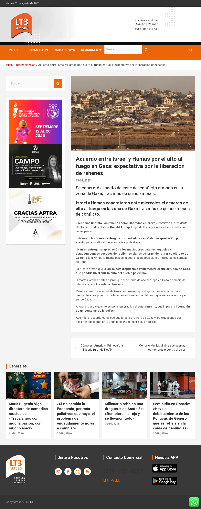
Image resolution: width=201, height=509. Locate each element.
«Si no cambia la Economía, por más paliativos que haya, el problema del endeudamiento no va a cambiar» (76, 416)
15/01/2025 (83, 180)
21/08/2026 (16, 433)
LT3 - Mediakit (112, 480)
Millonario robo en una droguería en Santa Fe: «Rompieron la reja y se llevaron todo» (124, 411)
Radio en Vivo (64, 50)
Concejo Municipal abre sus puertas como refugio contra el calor (162, 347)
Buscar (146, 49)
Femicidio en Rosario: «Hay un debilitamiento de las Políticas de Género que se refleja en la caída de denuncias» (171, 416)
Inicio (13, 50)
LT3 (30, 502)
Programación (36, 50)
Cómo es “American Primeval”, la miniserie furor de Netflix (102, 347)
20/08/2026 (64, 433)
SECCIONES (89, 50)
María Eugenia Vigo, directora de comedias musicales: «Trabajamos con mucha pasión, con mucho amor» (28, 416)
